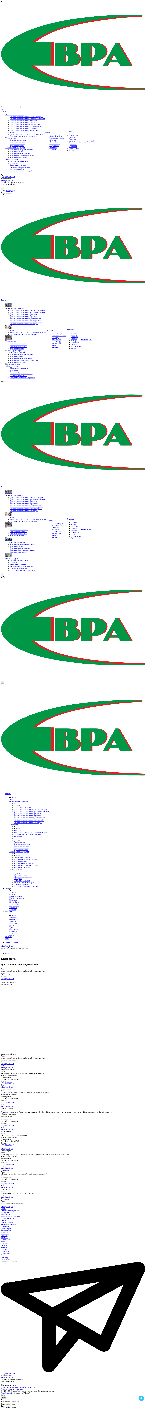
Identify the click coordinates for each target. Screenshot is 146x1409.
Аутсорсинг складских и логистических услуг (27, 134)
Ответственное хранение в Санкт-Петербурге (26, 117)
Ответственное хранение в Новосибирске (25, 128)
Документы (73, 145)
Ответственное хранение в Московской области (27, 119)
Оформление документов (19, 161)
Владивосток (54, 146)
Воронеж (52, 150)
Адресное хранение (17, 146)
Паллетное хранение (17, 144)
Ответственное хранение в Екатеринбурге (25, 126)
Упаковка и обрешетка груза (20, 167)
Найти (4, 1397)
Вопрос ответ (74, 149)
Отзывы (72, 141)
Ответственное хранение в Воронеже (23, 121)
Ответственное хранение (14, 115)
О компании (73, 135)
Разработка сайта (7, 1393)
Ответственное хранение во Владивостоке (25, 124)
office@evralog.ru (7, 975)
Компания (68, 131)
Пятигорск (53, 148)
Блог (88, 142)
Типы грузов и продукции (15, 148)
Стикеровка (14, 163)
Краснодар (53, 140)
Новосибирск (54, 142)
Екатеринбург (54, 144)
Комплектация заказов (18, 165)
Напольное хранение (17, 142)
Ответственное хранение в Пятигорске (24, 122)
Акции (71, 150)
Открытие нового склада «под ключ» (23, 136)
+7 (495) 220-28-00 (8, 177)
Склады (48, 132)
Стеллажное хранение (18, 140)
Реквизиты (73, 147)
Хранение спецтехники (18, 157)
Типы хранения (11, 138)
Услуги (3, 111)
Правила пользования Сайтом (12, 1389)
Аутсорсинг (9, 132)
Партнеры (72, 139)
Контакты (82, 142)
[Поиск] (2, 109)
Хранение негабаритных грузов (21, 150)
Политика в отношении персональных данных (18, 1387)
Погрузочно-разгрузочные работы (22, 171)
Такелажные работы (17, 169)
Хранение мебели (16, 151)
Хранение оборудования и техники (22, 155)
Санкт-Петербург (55, 136)
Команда (72, 137)
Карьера (72, 143)
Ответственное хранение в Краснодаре (24, 130)
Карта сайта (5, 1259)
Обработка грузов (11, 159)
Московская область (56, 138)
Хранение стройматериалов (20, 153)
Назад (13, 798)
